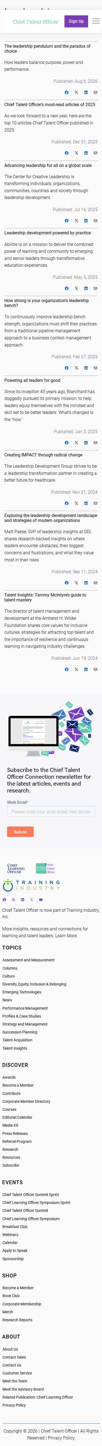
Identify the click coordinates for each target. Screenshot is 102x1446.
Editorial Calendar (17, 1117)
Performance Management (25, 1008)
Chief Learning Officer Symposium (31, 1219)
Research (10, 1149)
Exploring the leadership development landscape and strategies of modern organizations (50, 518)
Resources (11, 1157)
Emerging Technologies (21, 992)
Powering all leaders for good (32, 380)
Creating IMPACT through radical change (43, 455)
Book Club (11, 1296)
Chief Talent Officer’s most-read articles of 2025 (49, 104)
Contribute (11, 1093)
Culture (8, 976)
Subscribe (10, 1165)
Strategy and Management (25, 1024)
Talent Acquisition (17, 1040)
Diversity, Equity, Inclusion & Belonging (34, 984)
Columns (9, 968)
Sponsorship (13, 1259)
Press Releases (15, 1133)
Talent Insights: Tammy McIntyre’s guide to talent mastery (45, 598)
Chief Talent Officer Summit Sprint (30, 1194)
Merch (7, 1312)
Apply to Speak (14, 1250)
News (7, 1000)
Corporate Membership (21, 1304)
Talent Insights (14, 1048)
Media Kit (10, 1125)
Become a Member (18, 1085)
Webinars (10, 1234)
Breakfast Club (14, 1227)
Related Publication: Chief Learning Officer (37, 1397)
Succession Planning (19, 1032)
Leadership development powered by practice (47, 233)
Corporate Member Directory (26, 1101)
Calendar (10, 1242)
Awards (9, 1077)
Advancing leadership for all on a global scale (48, 165)
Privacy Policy (14, 1405)
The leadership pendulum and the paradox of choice (47, 49)
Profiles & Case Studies (21, 1016)
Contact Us (11, 1365)
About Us (10, 1349)
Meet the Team (14, 1381)
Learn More (66, 935)
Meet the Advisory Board (23, 1389)
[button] (96, 21)
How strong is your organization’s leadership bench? (46, 303)
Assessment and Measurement (28, 960)
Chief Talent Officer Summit (25, 1210)
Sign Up (76, 21)
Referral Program (17, 1141)
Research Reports (17, 1320)
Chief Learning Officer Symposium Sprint (36, 1202)
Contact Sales (14, 1357)
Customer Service (17, 1373)
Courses (9, 1109)
